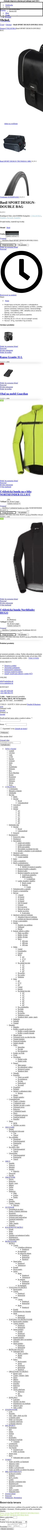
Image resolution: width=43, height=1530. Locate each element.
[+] (22, 243)
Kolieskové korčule (15, 1440)
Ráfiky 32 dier (23, 935)
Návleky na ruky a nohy (21, 1105)
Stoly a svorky (14, 1490)
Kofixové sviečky (15, 1474)
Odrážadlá (12, 793)
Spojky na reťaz (23, 911)
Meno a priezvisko (6, 1517)
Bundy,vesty (17, 1373)
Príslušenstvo (13, 1237)
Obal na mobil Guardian (14, 393)
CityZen (12, 753)
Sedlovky (16, 1019)
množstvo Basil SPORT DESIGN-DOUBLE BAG (20, 240)
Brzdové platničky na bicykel (28, 873)
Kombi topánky (18, 1337)
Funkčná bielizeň (19, 1117)
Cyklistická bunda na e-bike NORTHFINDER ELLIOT (16, 493)
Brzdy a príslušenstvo (20, 863)
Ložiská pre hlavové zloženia (28, 919)
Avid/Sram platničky (29, 875)
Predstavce (17, 839)
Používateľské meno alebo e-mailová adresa (16, 718)
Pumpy (15, 1063)
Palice (15, 1359)
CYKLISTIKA (10, 28)
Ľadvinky (16, 1400)
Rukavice (16, 1109)
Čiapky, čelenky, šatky (21, 1375)
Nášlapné (21, 927)
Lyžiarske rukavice (15, 1424)
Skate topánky (18, 1343)
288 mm (25, 943)
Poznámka (4, 1527)
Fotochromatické (19, 1141)
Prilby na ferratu (18, 1452)
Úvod (2, 25)
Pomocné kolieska (19, 1041)
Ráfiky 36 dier (23, 937)
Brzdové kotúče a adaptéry (27, 869)
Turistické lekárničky (16, 1219)
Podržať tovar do (6, 1522)
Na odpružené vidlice (25, 1067)
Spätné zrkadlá (18, 1043)
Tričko (20, 1396)
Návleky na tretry (19, 1125)
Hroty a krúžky (23, 1353)
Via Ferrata (13, 1448)
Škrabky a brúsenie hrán (17, 1482)
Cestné (15, 807)
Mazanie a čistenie (15, 791)
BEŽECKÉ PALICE (16, 1349)
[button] (6, 352)
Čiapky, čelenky (14, 1203)
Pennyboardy (13, 1446)
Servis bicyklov (14, 9)
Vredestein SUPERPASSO (9, 197)
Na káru (20, 1011)
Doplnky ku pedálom (25, 925)
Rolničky (12, 1225)
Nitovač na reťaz (23, 909)
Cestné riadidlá (23, 857)
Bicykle (11, 795)
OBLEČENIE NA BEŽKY (18, 1371)
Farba (2, 234)
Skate (11, 1231)
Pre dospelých (22, 1051)
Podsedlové (22, 1083)
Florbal (11, 1434)
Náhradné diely (14, 1239)
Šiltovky (16, 1205)
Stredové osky (18, 853)
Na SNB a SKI (14, 1147)
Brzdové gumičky (24, 865)
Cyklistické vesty (19, 1103)
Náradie (16, 1073)
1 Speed (20, 895)
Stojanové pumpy (24, 1069)
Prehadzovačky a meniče (22, 889)
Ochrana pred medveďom (18, 1217)
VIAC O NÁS (34, 658)
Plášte (15, 947)
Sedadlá (16, 1021)
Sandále (11, 1163)
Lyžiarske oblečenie (16, 1422)
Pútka (20, 1357)
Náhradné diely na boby (21, 1458)
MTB (20, 955)
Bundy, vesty (13, 1183)
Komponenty (13, 835)
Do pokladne (22, 245)
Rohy (15, 859)
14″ (19, 813)
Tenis (11, 1436)
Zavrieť (2, 710)
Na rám (20, 1081)
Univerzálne (13, 1153)
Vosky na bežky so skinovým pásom (21, 1470)
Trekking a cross (23, 1015)
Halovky (16, 1171)
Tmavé (15, 1135)
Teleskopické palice (15, 1215)
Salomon (12, 779)
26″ (23, 957)
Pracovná (12, 1173)
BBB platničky (27, 877)
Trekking (21, 977)
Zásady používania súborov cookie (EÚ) (18, 674)
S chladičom (30, 879)
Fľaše (15, 1055)
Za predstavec (22, 1079)
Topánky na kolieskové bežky (19, 1235)
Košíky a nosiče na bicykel (22, 1029)
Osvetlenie (17, 1057)
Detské (15, 809)
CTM (11, 757)
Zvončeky (16, 1087)
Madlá (20, 1355)
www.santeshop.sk (6, 683)
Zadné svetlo (22, 1061)
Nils (10, 765)
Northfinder (13, 767)
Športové (25, 1259)
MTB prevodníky (24, 847)
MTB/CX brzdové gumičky (31, 867)
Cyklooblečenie (14, 1099)
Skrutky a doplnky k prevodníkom (30, 851)
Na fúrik (20, 1009)
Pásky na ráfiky (23, 933)
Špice (20, 939)
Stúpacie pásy (18, 1406)
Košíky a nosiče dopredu (26, 1031)
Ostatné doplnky (19, 1039)
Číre (14, 1133)
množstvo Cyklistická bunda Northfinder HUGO (19, 630)
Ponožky (16, 1119)
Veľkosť (3, 502)
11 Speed (21, 899)
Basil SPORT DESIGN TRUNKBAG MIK (15, 161)
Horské (15, 799)
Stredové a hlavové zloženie (23, 915)
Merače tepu (17, 1035)
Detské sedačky (18, 1097)
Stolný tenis (13, 1454)
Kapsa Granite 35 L (11, 357)
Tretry (11, 1121)
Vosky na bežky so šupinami (19, 1462)
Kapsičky (17, 218)
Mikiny (11, 1185)
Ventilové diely (23, 1071)
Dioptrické (17, 1139)
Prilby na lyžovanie (15, 1420)
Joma (10, 763)
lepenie (20, 989)
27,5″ (24, 959)
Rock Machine (14, 773)
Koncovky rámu (19, 837)
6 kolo (28, 887)
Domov (2, 28)
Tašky (11, 1488)
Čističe (11, 1480)
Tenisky (11, 1169)
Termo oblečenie (19, 1389)
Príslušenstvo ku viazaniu (22, 1311)
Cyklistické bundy (19, 1111)
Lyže (10, 1412)
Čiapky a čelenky (19, 1101)
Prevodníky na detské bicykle (28, 849)
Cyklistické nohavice (20, 1115)
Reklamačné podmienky (12, 670)
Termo (11, 1189)
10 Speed (21, 897)
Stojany (20, 1093)
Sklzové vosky (14, 1466)
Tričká (11, 1187)
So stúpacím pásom (24, 1253)
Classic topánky (18, 1323)
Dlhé (15, 1193)
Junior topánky (18, 1329)
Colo (10, 755)
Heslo (3, 724)
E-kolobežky (22, 951)
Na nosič (10, 218)
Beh (10, 1430)
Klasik (11, 1229)
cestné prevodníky (24, 843)
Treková (12, 1165)
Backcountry (17, 1269)
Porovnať (3, 249)
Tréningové (22, 1265)
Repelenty (12, 1213)
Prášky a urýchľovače (16, 1468)
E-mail (2, 1520)
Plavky (11, 1179)
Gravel (20, 953)
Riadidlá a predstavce (20, 855)
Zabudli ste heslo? (21, 729)
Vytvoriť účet (4, 740)
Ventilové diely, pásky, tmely (28, 1017)
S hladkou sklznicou (25, 1247)
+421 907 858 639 (6, 691)
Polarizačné (17, 1143)
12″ (19, 811)
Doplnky (3, 218)
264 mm (25, 941)
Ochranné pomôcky (16, 1486)
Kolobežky (13, 1438)
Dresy (15, 1113)
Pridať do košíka (8, 245)
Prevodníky (17, 841)
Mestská (12, 1167)
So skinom (21, 1279)
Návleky (16, 1341)
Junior (11, 1233)
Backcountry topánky (20, 1321)
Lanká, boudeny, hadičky (26, 881)
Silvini (11, 783)
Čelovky (12, 1221)
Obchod (8, 25)
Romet (11, 775)
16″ (19, 815)
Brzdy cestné (26, 883)
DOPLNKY (13, 1398)
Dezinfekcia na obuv (16, 1209)
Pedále (15, 923)
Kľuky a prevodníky (20, 921)
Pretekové (25, 1249)
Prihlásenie (4, 732)
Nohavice (12, 1191)
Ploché (20, 929)
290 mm (25, 945)
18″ (19, 819)
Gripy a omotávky (19, 861)
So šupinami (22, 1251)
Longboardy (13, 1444)
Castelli (11, 751)
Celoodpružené (23, 803)
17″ (19, 817)
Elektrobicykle (14, 825)
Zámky (15, 1095)
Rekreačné (25, 1257)
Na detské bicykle (24, 963)
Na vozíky (21, 975)
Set (19, 1393)
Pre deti (20, 1049)
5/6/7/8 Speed (22, 903)
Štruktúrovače (14, 1484)
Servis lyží (12, 11)
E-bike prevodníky (24, 845)
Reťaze (15, 893)
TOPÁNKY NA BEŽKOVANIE (20, 1319)
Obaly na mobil (23, 1077)
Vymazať (3, 238)
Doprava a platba (10, 666)
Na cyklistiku (13, 1137)
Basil (8, 228)
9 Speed (20, 905)
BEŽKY (12, 1243)
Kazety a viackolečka (20, 891)
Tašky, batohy (14, 1223)
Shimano (12, 781)
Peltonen (12, 769)
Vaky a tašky (17, 1408)
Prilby (15, 1045)
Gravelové (17, 805)
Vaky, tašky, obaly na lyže (18, 1416)
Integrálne (21, 1047)
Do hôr (11, 1175)
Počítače (16, 1089)
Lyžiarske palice (14, 1418)
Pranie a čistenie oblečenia (18, 1211)
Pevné (20, 801)
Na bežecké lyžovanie (16, 1131)
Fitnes (11, 1432)
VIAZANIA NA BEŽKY (18, 1287)
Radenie (25, 885)
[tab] (23, 301)
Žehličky (12, 1476)
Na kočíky (21, 973)
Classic (15, 1245)
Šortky (15, 1197)
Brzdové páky (22, 871)
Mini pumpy (22, 1065)
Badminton (13, 1428)
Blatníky (16, 1027)
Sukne (11, 1199)
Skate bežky (17, 1261)
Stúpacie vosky (14, 1464)
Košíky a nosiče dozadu (26, 1033)
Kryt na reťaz (22, 907)
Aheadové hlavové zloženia (27, 917)
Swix (10, 785)
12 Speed (21, 901)
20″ (19, 821)
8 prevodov (26, 913)
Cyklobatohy (13, 789)
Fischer (11, 759)
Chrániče (16, 1442)
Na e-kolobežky (23, 1007)
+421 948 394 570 (6, 693)
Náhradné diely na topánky (22, 1339)
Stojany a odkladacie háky (22, 1091)
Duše (15, 979)
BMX (15, 797)
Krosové (16, 833)
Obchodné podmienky (12, 668)
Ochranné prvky (19, 1107)
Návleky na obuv (19, 1402)
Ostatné (16, 1023)
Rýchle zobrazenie (6, 350)
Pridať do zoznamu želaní (9, 247)
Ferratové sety (18, 1450)
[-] (1, 508)
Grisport (12, 761)
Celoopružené (22, 831)
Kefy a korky (13, 1478)
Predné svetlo (22, 1059)
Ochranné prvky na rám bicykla (24, 1037)
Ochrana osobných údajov (13, 672)
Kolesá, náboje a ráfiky (21, 931)
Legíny (15, 1195)
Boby (11, 1456)
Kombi (15, 1267)
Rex (10, 771)
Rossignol (12, 777)
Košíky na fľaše (18, 1053)
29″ (23, 961)
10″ (23, 993)
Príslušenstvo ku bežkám (21, 1404)
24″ (19, 823)
